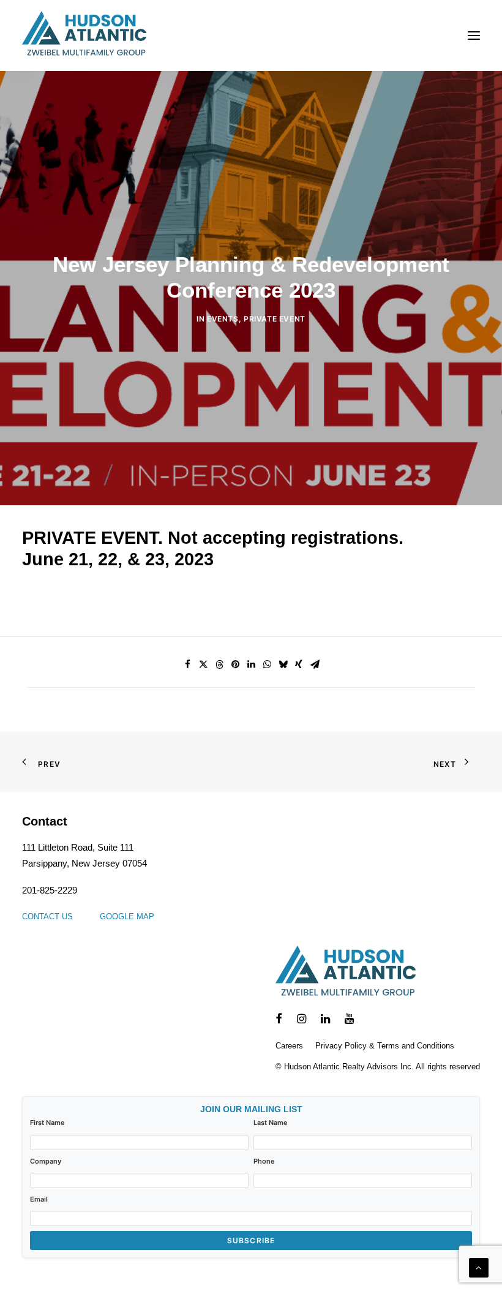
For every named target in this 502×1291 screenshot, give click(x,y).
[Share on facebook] (187, 664)
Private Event (274, 318)
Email (39, 1199)
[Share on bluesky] (282, 664)
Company (45, 1161)
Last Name (270, 1122)
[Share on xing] (298, 664)
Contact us (47, 916)
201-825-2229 (49, 890)
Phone (264, 1161)
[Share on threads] (219, 664)
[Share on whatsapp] (267, 664)
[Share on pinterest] (235, 664)
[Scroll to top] (479, 1267)
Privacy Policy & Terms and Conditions (384, 1045)
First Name (47, 1122)
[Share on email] (314, 664)
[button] (474, 35)
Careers (289, 1045)
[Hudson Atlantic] (84, 35)
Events (223, 318)
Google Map (127, 916)
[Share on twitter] (203, 664)
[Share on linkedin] (251, 664)
